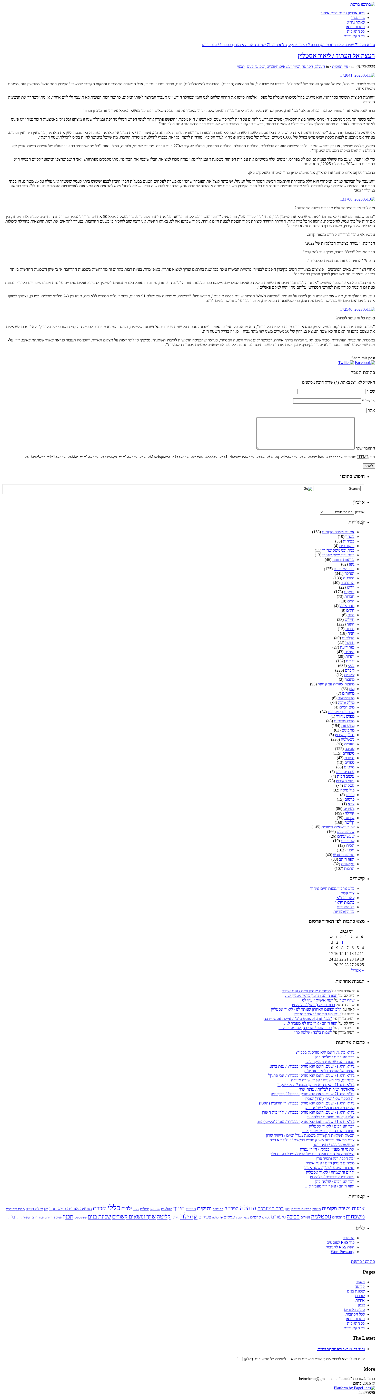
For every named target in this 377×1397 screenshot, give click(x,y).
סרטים (349, 767)
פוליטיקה (347, 790)
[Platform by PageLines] (354, 1388)
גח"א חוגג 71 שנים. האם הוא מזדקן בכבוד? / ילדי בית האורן (308, 1112)
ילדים (350, 661)
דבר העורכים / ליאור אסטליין (331, 1126)
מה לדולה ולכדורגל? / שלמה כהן (329, 1108)
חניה (351, 633)
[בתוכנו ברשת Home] (362, 4)
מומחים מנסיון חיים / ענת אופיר (306, 991)
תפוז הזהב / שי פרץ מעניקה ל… (329, 1061)
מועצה (349, 679)
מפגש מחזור (345, 716)
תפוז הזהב (346, 859)
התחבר (348, 1238)
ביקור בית (346, 546)
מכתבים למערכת (341, 712)
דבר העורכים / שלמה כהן (334, 1057)
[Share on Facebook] (365, 362)
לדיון (361, 1305)
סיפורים (348, 753)
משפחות (347, 725)
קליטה (349, 822)
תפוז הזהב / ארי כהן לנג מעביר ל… (311, 1023)
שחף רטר (347, 1000)
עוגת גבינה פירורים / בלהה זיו (332, 1177)
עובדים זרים (345, 771)
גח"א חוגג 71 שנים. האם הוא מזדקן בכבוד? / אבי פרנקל (331, 45)
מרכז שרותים (344, 721)
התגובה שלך (365, 448)
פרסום (349, 799)
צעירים (348, 808)
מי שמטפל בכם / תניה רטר (333, 1144)
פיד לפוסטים (340, 1242)
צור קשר (358, 17)
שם (370, 391)
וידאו (350, 587)
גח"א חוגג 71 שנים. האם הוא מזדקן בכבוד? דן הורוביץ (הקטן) (306, 1103)
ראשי (360, 1282)
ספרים (349, 762)
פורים (350, 795)
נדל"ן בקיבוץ (344, 735)
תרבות (349, 868)
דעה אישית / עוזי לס (317, 1000)
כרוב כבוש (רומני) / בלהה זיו (313, 1005)
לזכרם (349, 670)
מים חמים (346, 707)
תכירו (350, 845)
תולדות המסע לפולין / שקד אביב (329, 1167)
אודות (360, 1300)
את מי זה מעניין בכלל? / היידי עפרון (326, 1149)
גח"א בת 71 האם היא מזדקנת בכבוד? (325, 1052)
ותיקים (349, 592)
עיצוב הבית (345, 776)
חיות (351, 615)
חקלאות (348, 638)
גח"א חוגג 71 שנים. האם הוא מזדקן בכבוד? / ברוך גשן (312, 1094)
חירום (349, 629)
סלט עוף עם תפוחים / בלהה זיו (330, 1117)
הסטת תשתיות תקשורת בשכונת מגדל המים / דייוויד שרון (310, 1135)
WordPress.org (342, 1251)
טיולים (349, 652)
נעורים (349, 744)
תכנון (241, 66)
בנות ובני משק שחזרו (338, 550)
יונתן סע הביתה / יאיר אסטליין (317, 1014)
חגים (350, 601)
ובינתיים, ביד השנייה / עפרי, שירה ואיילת (322, 1080)
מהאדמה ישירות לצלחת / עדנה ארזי (326, 1089)
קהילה (349, 813)
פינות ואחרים (354, 1309)
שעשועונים (345, 836)
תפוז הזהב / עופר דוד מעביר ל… (329, 1186)
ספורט (349, 758)
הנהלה (320, 66)
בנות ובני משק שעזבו (338, 555)
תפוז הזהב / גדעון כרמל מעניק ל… (311, 995)
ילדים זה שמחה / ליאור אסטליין (330, 1172)
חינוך (350, 624)
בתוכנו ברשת (363, 1261)
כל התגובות (356, 31)
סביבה (349, 748)
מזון (351, 688)
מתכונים (348, 730)
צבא (351, 804)
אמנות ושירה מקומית (338, 532)
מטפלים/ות (346, 698)
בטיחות (348, 541)
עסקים (349, 785)
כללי (351, 665)
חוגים (350, 610)
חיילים (349, 619)
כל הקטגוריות (354, 36)
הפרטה (307, 66)
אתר (371, 410)
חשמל (349, 642)
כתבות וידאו (355, 27)
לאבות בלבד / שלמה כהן (313, 1032)
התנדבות (347, 582)
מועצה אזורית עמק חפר (336, 684)
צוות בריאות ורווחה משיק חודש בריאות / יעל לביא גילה (312, 1140)
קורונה (349, 818)
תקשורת (347, 864)
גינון (351, 564)
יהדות (349, 656)
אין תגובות (340, 66)
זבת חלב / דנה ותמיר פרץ (335, 1158)
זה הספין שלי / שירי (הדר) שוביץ (329, 1098)
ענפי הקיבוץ (345, 781)
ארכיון (360, 512)
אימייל (368, 401)
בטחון (349, 536)
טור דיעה (347, 647)
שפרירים (347, 841)
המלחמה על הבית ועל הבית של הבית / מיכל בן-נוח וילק (312, 1154)
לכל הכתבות (355, 1314)
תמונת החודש (343, 854)
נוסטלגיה (347, 739)
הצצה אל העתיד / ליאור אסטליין (336, 55)
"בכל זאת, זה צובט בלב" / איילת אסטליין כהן (297, 1018)
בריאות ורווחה (343, 559)
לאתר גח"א (356, 22)
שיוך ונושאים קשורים (283, 66)
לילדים (349, 675)
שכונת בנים (255, 66)
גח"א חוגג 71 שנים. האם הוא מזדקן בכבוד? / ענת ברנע (244, 45)
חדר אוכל (347, 605)
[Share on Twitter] (346, 362)
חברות (349, 596)
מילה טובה (346, 702)
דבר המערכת (344, 569)
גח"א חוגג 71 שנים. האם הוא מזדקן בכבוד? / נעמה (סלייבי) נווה (305, 1121)
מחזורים (348, 693)
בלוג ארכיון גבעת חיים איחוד (343, 13)
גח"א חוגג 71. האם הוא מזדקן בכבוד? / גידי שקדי (315, 1084)
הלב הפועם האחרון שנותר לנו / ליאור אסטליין (306, 1009)
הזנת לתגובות (339, 1247)
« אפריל (357, 970)
